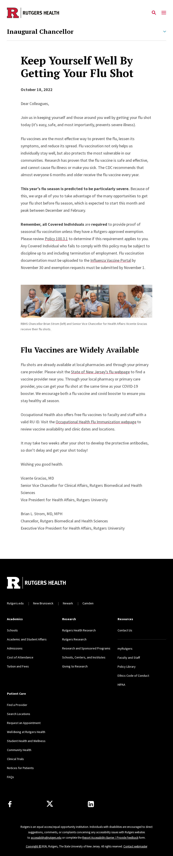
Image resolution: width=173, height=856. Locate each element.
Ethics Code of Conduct (133, 676)
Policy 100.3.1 (56, 238)
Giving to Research (75, 666)
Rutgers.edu (15, 603)
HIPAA (121, 685)
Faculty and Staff (129, 658)
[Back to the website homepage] (33, 13)
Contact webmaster (135, 846)
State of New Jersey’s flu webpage (100, 371)
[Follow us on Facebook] (9, 804)
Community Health (19, 750)
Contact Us (125, 630)
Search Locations (18, 714)
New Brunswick (43, 603)
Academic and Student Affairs (27, 639)
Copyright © (33, 846)
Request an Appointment (24, 723)
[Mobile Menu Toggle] (164, 13)
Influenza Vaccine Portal (110, 260)
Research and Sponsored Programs (86, 648)
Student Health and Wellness (26, 741)
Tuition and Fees (18, 666)
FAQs (10, 777)
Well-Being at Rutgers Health (26, 732)
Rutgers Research (74, 639)
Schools (12, 630)
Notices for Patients (20, 768)
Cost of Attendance (20, 657)
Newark (68, 603)
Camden (87, 603)
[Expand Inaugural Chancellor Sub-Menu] (164, 31)
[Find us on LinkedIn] (91, 804)
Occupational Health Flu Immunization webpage (96, 421)
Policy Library (127, 667)
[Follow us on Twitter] (49, 804)
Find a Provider (17, 705)
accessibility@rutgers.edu (46, 838)
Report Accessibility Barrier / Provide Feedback (110, 838)
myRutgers (125, 649)
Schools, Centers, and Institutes (83, 657)
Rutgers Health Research (79, 630)
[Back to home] (36, 583)
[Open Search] (154, 13)
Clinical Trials (15, 759)
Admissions (15, 648)
